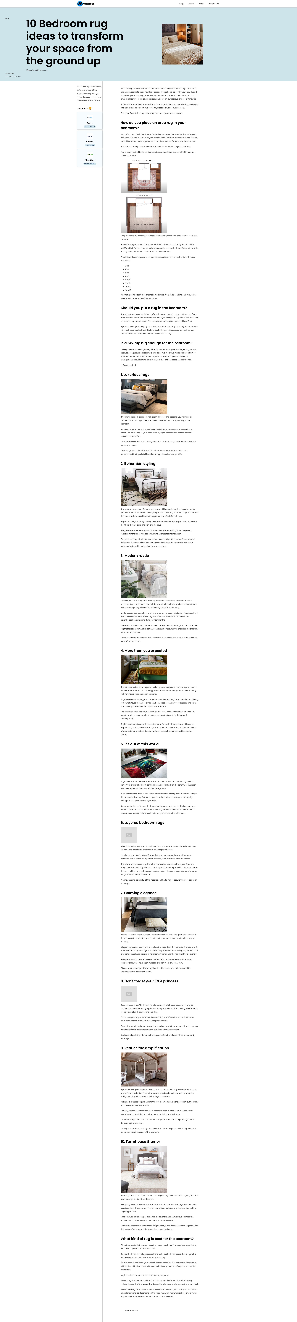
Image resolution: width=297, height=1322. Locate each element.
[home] (85, 4)
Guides (191, 3)
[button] (213, 3)
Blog (181, 3)
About (201, 3)
